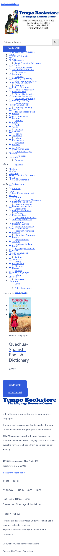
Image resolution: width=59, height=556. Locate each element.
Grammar (19, 85)
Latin (17, 147)
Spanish (19, 164)
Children (13, 169)
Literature (13, 173)
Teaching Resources (25, 111)
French (18, 134)
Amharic (19, 120)
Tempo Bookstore (10, 4)
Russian (19, 160)
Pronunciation (22, 103)
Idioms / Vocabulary (24, 89)
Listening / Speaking (25, 98)
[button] (31, 184)
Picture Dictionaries (24, 94)
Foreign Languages (18, 116)
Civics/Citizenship (23, 67)
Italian (18, 138)
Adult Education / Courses (28, 63)
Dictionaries (20, 72)
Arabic (18, 125)
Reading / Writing (23, 107)
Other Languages (23, 151)
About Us (13, 178)
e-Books (19, 76)
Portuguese (20, 156)
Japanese (19, 142)
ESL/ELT (13, 59)
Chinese (19, 129)
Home (12, 54)
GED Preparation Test (25, 81)
